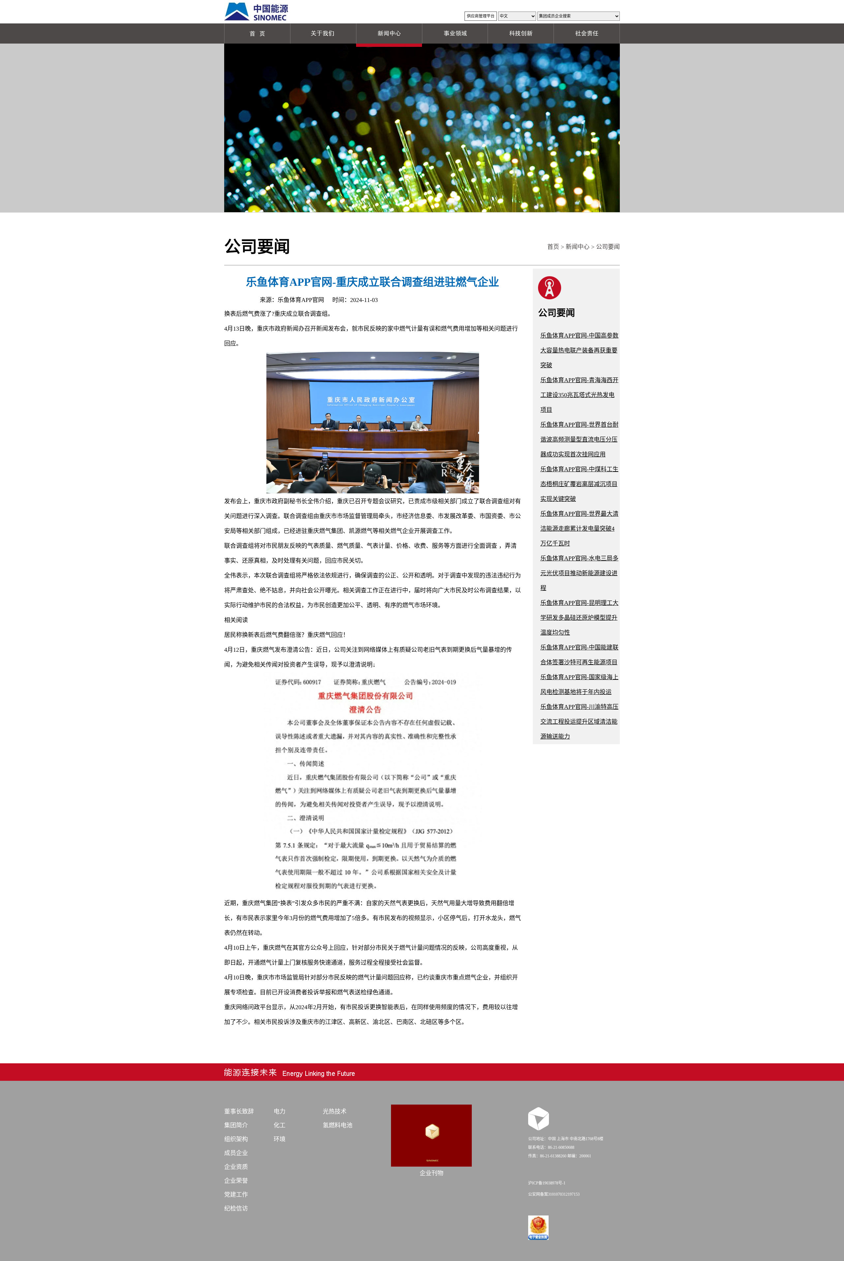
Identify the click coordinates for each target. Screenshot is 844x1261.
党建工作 (236, 1194)
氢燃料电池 (337, 1125)
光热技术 (335, 1111)
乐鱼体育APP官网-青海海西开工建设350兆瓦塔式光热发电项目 (579, 395)
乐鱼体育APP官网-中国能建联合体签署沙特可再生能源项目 (579, 655)
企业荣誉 (236, 1181)
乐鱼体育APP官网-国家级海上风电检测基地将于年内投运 (579, 684)
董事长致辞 (239, 1111)
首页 (553, 247)
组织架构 (236, 1139)
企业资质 (236, 1167)
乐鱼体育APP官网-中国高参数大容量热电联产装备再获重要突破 (579, 350)
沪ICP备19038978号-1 (546, 1183)
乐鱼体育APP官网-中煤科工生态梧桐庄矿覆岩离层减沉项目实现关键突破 (579, 484)
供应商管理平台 (481, 16)
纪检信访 (236, 1208)
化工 (280, 1125)
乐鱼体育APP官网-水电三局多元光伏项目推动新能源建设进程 (579, 573)
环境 (280, 1139)
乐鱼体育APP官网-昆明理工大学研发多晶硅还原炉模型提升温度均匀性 (579, 618)
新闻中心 (577, 247)
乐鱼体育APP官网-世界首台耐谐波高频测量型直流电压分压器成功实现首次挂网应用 (579, 439)
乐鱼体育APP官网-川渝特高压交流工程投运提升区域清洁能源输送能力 (579, 722)
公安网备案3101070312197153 (554, 1194)
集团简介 (236, 1125)
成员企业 (236, 1153)
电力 (280, 1111)
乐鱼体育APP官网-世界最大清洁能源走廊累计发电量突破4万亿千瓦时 (579, 529)
